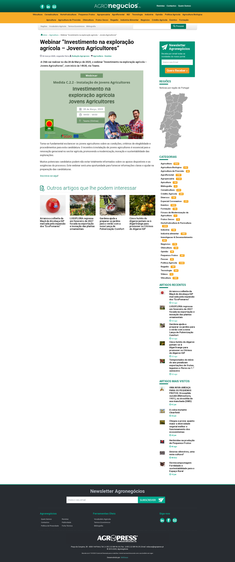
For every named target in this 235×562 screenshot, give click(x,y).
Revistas (161, 6)
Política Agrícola (172, 14)
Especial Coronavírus (171, 201)
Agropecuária (103, 14)
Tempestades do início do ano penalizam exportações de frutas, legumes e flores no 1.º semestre (181, 365)
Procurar (179, 26)
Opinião (159, 14)
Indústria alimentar (170, 233)
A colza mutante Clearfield (178, 411)
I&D (128, 14)
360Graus (124, 557)
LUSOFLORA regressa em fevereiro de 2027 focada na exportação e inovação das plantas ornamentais (82, 223)
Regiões (44, 26)
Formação (184, 20)
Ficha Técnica (67, 526)
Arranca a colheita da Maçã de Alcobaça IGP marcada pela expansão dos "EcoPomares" (53, 222)
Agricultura (53, 35)
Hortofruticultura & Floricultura (176, 223)
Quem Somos (184, 6)
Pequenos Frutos (86, 14)
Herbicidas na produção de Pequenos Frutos (182, 441)
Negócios (145, 20)
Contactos (171, 6)
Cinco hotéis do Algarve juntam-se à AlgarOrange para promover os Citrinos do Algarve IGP (141, 223)
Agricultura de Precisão (69, 20)
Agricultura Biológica (192, 14)
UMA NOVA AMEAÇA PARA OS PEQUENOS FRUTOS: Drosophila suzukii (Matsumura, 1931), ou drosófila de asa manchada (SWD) (181, 394)
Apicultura (51, 20)
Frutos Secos (102, 20)
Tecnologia (137, 14)
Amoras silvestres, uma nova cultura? (181, 453)
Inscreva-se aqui (49, 176)
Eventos (173, 20)
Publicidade (66, 522)
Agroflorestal (118, 14)
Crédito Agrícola (159, 20)
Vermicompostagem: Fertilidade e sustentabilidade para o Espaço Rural (181, 466)
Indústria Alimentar (129, 20)
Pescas (164, 259)
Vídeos (164, 274)
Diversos (165, 197)
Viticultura (37, 14)
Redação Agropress (80, 56)
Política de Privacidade (50, 526)
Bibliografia (91, 26)
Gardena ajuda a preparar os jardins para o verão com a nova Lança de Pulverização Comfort (112, 223)
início (45, 35)
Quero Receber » (177, 70)
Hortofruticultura (68, 14)
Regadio (114, 20)
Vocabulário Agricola (102, 519)
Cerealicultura (51, 14)
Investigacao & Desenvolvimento (177, 237)
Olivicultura (88, 20)
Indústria (149, 14)
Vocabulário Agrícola (57, 26)
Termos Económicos (76, 26)
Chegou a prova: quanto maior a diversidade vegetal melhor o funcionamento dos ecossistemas (181, 426)
